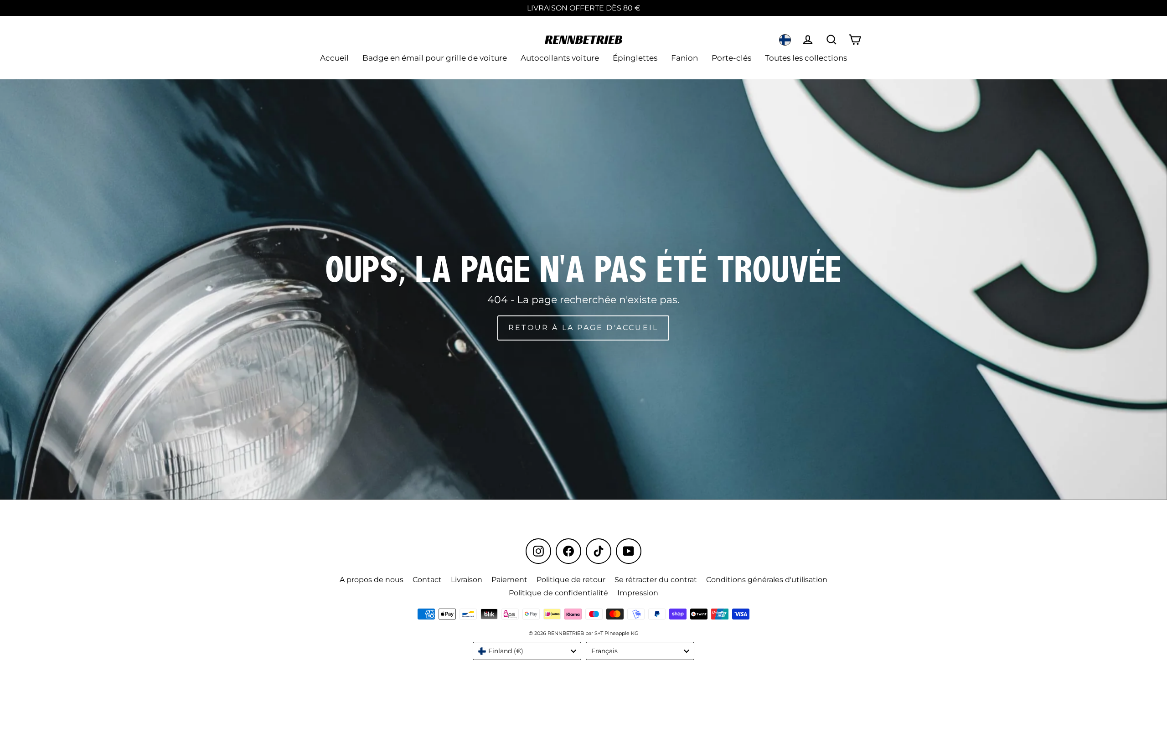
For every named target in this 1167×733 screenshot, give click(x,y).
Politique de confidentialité (558, 592)
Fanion (684, 57)
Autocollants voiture (560, 57)
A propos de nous (371, 579)
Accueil (334, 57)
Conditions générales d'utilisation (766, 579)
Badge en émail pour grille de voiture (434, 57)
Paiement (509, 579)
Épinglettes (635, 57)
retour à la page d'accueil (583, 327)
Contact (427, 579)
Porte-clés (731, 57)
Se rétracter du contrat (655, 579)
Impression (637, 592)
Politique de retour (571, 579)
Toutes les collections (806, 57)
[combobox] (527, 651)
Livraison (466, 579)
